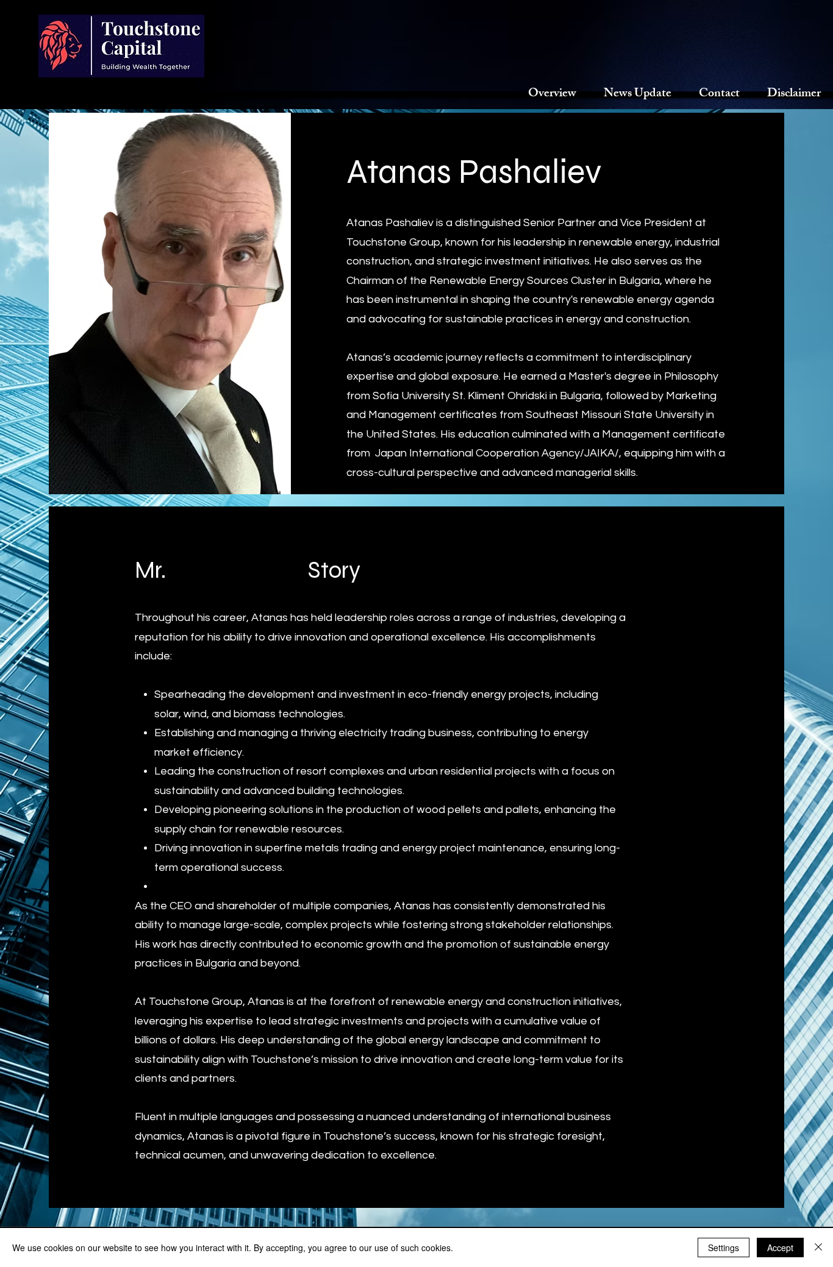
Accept (780, 1247)
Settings (723, 1247)
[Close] (818, 1247)
